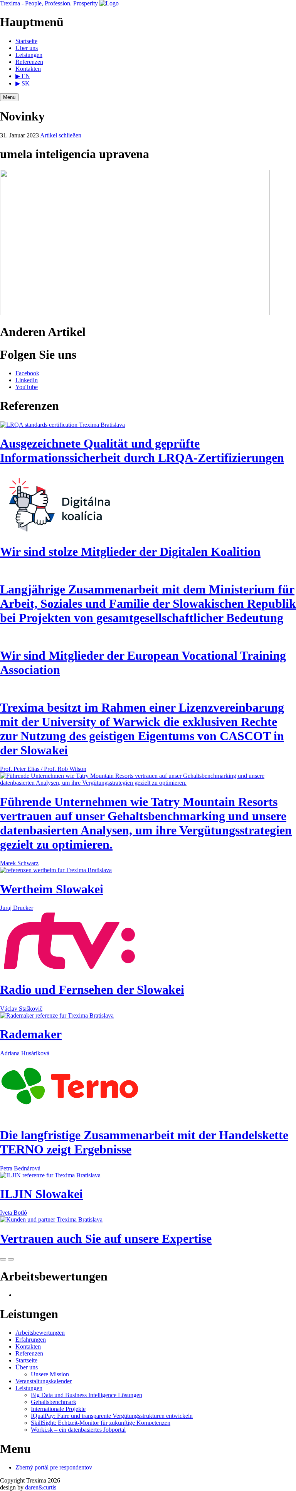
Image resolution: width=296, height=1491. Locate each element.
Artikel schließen (60, 135)
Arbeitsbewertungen (40, 1332)
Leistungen (28, 55)
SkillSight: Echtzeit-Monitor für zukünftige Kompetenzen (100, 1422)
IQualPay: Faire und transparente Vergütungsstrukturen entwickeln (112, 1415)
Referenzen (29, 62)
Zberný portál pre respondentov (53, 1467)
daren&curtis (40, 1487)
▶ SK (22, 83)
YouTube (26, 387)
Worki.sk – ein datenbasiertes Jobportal (78, 1429)
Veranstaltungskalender (43, 1381)
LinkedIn (26, 380)
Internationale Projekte (58, 1409)
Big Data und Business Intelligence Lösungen (86, 1395)
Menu (9, 97)
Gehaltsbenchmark (53, 1402)
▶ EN (22, 76)
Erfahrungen (30, 1339)
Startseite (26, 41)
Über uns (26, 48)
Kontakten (28, 68)
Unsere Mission (50, 1374)
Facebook (27, 373)
